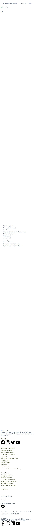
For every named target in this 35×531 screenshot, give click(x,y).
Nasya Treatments (7, 483)
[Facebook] (3, 442)
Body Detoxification (7, 452)
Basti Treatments (6, 477)
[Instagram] (8, 442)
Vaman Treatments (7, 475)
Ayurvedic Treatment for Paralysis (12, 469)
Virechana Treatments (8, 479)
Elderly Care (5, 460)
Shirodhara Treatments (8, 485)
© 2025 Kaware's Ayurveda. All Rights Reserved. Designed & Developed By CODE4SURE (16, 519)
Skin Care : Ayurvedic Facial (9, 458)
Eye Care (4, 456)
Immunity (4, 464)
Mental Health (5, 462)
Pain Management (6, 450)
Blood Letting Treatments (9, 481)
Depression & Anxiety (8, 454)
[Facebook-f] (3, 523)
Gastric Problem (6, 467)
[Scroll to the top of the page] (1, 529)
